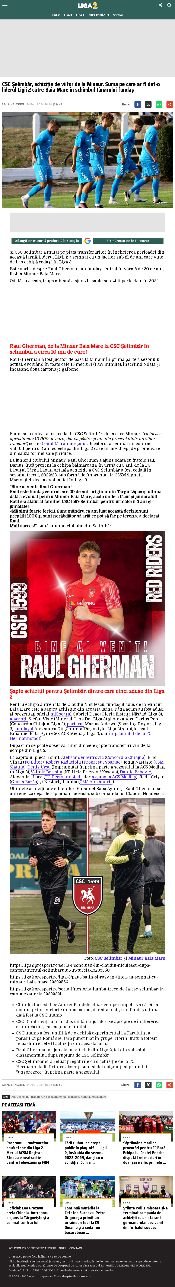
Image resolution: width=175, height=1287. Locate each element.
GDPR (62, 1248)
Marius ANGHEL (13, 104)
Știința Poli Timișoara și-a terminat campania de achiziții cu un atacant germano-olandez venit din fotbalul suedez (145, 1218)
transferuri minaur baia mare (87, 1096)
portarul (75, 724)
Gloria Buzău (24, 782)
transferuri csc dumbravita (48, 1096)
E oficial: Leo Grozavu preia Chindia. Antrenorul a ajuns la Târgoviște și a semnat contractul (28, 1215)
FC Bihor (33, 762)
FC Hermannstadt (63, 777)
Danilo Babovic (135, 772)
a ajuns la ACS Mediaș (114, 777)
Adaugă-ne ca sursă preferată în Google (47, 241)
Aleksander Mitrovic (82, 757)
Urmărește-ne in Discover (128, 241)
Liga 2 (56, 15)
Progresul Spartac (101, 762)
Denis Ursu (39, 767)
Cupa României (99, 15)
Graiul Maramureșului (63, 443)
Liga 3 (68, 15)
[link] (108, 958)
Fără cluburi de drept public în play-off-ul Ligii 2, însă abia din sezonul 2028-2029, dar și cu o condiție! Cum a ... (86, 1152)
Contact (75, 1248)
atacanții (19, 719)
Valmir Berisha (46, 772)
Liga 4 (80, 15)
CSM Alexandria (96, 782)
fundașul (24, 729)
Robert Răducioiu (63, 762)
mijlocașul (61, 714)
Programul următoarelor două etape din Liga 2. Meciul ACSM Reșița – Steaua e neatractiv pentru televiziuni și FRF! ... (27, 1155)
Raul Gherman (20, 1096)
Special (118, 15)
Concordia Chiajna (125, 757)
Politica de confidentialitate (32, 1248)
